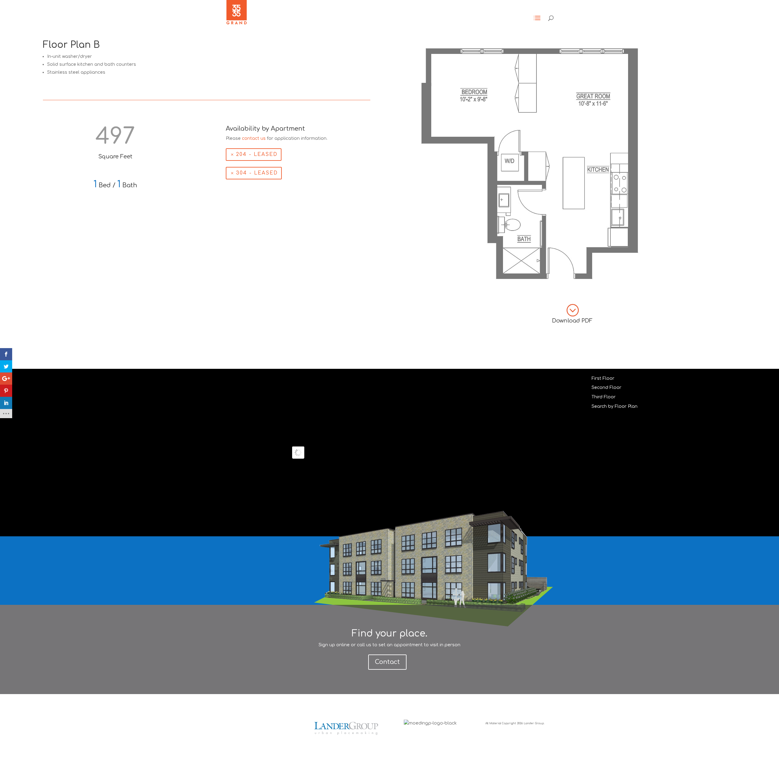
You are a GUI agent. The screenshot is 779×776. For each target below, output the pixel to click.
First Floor (603, 378)
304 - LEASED (257, 173)
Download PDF (572, 321)
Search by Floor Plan (615, 406)
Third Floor (604, 397)
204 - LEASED (257, 154)
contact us (254, 138)
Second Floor (606, 387)
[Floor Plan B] (530, 282)
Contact (387, 661)
